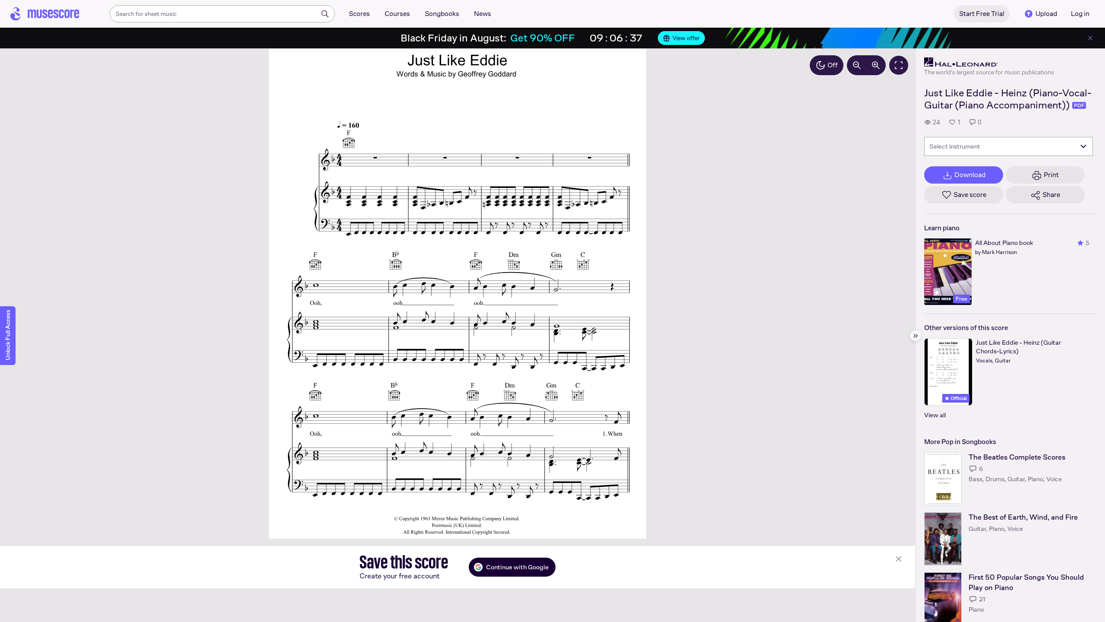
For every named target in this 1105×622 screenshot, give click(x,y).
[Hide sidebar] (915, 335)
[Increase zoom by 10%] (875, 65)
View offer (686, 38)
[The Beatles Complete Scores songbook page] (943, 478)
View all (935, 415)
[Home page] (44, 14)
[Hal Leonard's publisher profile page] (989, 62)
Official (958, 398)
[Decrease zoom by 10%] (856, 65)
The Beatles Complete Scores (1017, 457)
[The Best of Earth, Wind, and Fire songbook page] (943, 538)
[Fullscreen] (898, 65)
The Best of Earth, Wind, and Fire (1023, 517)
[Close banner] (1090, 38)
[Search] (325, 14)
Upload (1046, 13)
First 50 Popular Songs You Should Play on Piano (1026, 582)
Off (832, 65)
